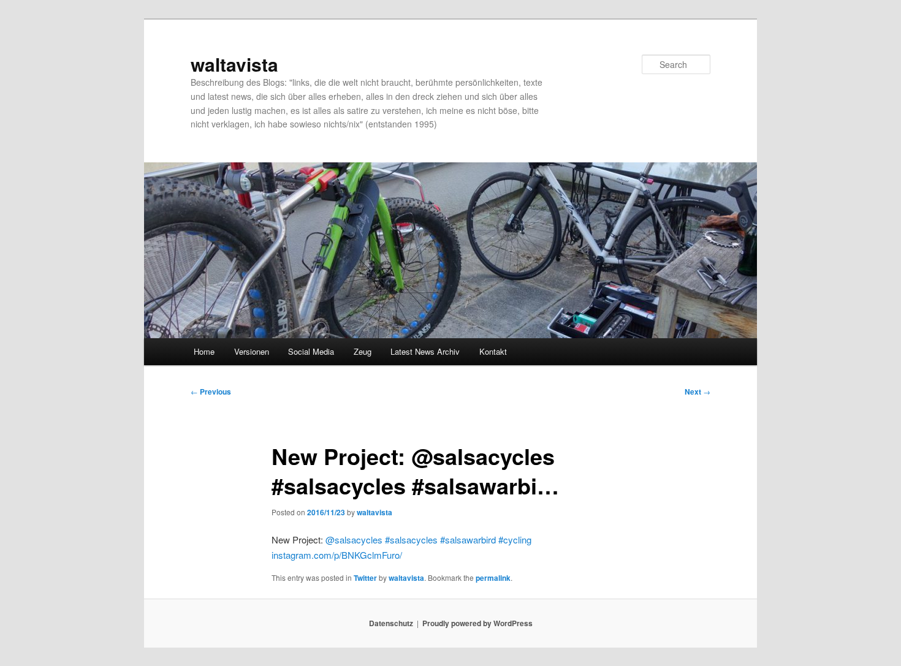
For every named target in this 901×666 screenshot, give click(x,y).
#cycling (514, 539)
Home (204, 351)
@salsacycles (353, 539)
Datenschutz (391, 623)
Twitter (365, 577)
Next (697, 391)
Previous (211, 391)
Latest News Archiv (425, 351)
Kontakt (493, 351)
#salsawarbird (468, 539)
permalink (493, 577)
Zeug (362, 351)
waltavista (234, 64)
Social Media (311, 351)
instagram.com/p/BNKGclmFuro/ (337, 554)
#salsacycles (411, 539)
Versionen (251, 351)
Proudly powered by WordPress (477, 623)
